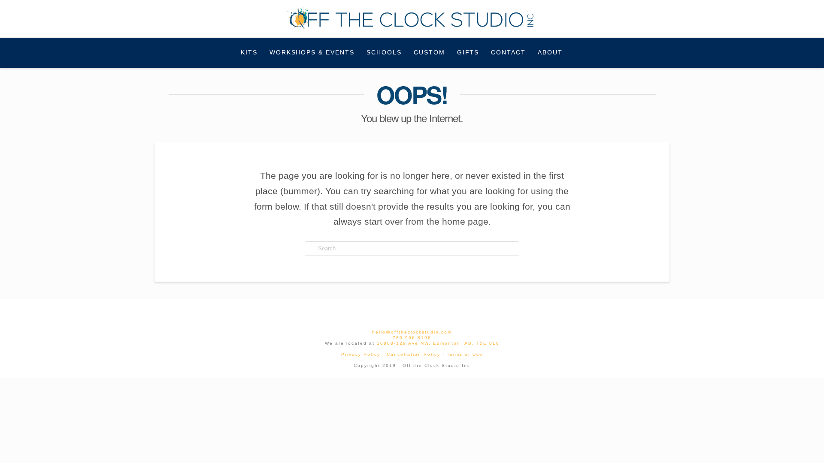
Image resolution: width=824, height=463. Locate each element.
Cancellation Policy (413, 354)
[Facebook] (402, 311)
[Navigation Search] (579, 53)
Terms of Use (465, 354)
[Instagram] (421, 311)
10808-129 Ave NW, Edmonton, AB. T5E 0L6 (438, 343)
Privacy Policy (360, 354)
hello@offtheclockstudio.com (412, 332)
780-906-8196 (412, 337)
